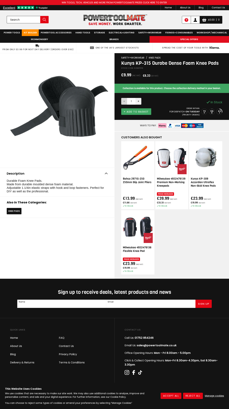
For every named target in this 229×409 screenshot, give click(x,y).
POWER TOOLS (12, 32)
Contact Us (218, 7)
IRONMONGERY (39, 39)
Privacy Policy (68, 354)
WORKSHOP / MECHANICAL (212, 32)
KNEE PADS (14, 211)
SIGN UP (203, 304)
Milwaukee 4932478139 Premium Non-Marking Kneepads (171, 182)
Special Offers (189, 39)
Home (168, 7)
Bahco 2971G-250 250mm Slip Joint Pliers (137, 180)
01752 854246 (144, 338)
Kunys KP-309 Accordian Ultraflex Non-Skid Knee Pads (203, 182)
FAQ (61, 338)
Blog (201, 7)
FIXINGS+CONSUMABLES (179, 32)
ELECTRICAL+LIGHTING (121, 32)
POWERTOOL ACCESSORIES (56, 32)
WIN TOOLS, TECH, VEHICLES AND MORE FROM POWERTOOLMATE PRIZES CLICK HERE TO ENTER (114, 2)
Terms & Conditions (72, 362)
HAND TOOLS (82, 32)
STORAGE (99, 32)
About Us (185, 7)
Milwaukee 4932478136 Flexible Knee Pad (137, 249)
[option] (57, 109)
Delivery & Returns (22, 362)
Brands (114, 39)
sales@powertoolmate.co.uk (157, 345)
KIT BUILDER (30, 32)
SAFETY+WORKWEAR (149, 32)
